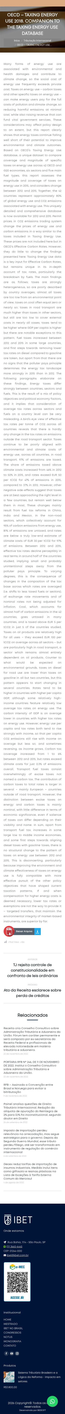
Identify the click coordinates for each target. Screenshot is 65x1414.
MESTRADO (11, 1324)
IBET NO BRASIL (13, 1328)
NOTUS (8, 1337)
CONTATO (10, 1346)
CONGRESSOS (12, 1333)
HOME (7, 1320)
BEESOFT (41, 1410)
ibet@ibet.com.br (18, 1255)
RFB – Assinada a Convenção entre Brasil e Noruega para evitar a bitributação (28, 1088)
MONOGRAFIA (12, 1341)
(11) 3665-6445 (14, 1246)
